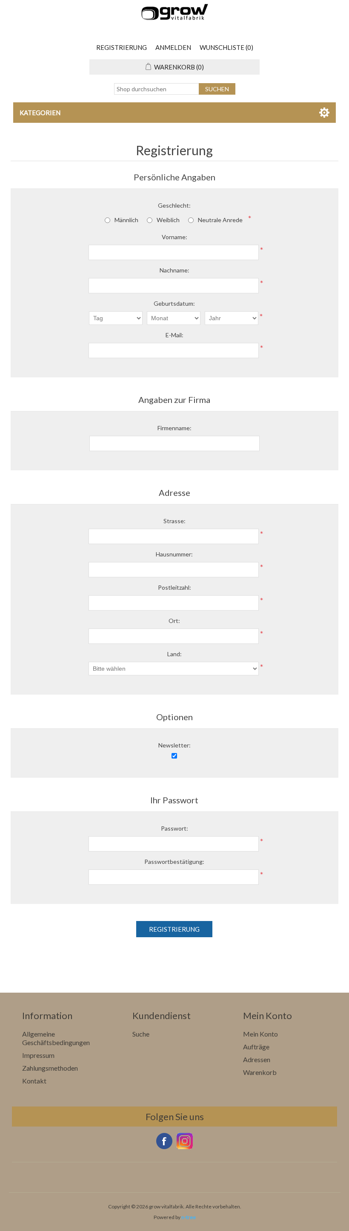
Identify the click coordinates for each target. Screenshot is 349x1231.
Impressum (38, 1055)
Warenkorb (260, 1072)
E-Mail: (174, 335)
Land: (174, 653)
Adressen (256, 1059)
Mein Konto (260, 1034)
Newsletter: (174, 745)
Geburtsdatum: (174, 303)
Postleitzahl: (174, 587)
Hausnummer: (174, 554)
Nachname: (174, 270)
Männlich (126, 219)
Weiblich (168, 219)
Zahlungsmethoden (50, 1068)
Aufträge (256, 1047)
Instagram (185, 1141)
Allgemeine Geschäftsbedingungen (56, 1038)
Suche (140, 1034)
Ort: (174, 620)
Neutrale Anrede (220, 219)
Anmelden (173, 47)
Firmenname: (174, 428)
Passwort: (174, 828)
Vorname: (174, 236)
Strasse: (174, 520)
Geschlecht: (174, 205)
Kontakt (34, 1081)
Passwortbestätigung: (174, 861)
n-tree (188, 1217)
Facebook (164, 1141)
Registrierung (121, 47)
